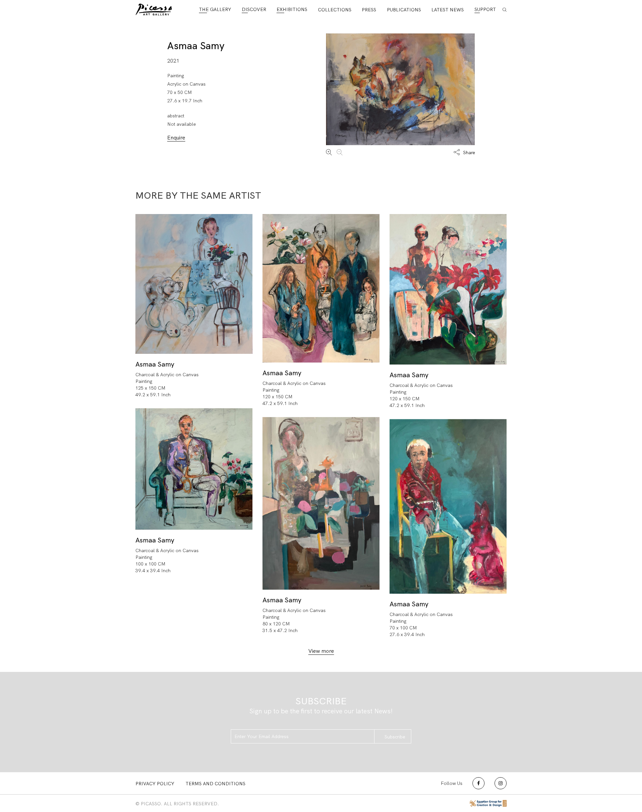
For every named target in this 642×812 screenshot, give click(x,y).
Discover (254, 9)
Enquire (176, 137)
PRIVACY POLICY (154, 784)
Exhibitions (292, 9)
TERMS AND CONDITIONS (215, 784)
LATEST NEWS (447, 10)
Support (485, 9)
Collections (334, 10)
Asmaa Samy (195, 45)
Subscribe (395, 737)
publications (404, 10)
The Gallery (215, 9)
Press (369, 10)
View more (321, 650)
